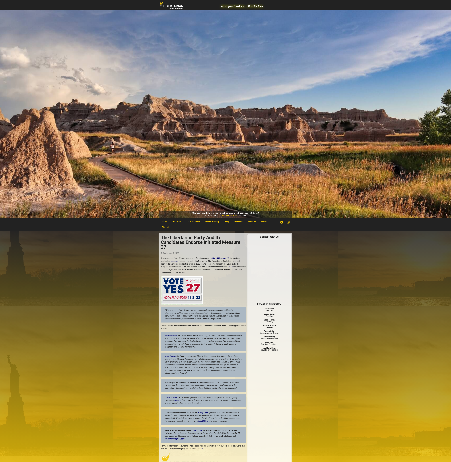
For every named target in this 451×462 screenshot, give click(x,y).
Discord (165, 227)
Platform (252, 222)
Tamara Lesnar (171, 397)
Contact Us (238, 222)
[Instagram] (288, 222)
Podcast (177, 400)
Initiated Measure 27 (219, 258)
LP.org (226, 222)
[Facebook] (282, 222)
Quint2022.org (204, 421)
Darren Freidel (171, 335)
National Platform (229, 215)
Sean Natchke (171, 356)
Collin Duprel (197, 430)
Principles (176, 222)
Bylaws (263, 222)
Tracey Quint (203, 412)
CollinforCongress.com (175, 439)
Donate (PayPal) (212, 222)
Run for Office (194, 222)
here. (202, 449)
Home (164, 222)
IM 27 (230, 267)
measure (174, 261)
